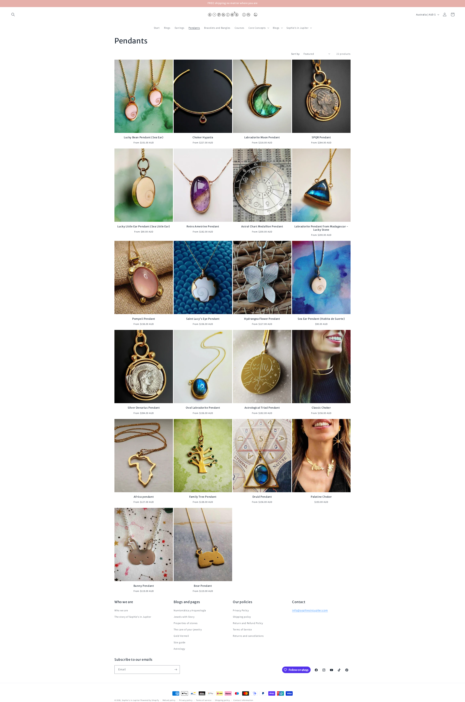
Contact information (243, 700)
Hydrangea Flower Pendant (262, 318)
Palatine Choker (321, 496)
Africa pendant (144, 496)
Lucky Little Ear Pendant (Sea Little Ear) (143, 226)
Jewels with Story (184, 616)
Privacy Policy (241, 610)
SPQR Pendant (321, 137)
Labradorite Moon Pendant (262, 137)
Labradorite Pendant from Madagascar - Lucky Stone (321, 228)
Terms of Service (242, 629)
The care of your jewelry (188, 629)
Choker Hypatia (203, 137)
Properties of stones (186, 623)
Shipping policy (242, 616)
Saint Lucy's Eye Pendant (202, 318)
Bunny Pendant (144, 585)
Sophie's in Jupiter (131, 700)
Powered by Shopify (149, 700)
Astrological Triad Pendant (262, 407)
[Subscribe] (176, 669)
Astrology (179, 648)
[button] (13, 15)
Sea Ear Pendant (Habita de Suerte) (321, 318)
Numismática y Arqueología (190, 610)
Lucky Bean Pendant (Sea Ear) (143, 137)
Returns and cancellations (248, 635)
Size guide (179, 642)
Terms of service (203, 700)
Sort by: (295, 53)
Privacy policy (186, 700)
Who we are (121, 610)
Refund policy (169, 700)
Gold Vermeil (181, 635)
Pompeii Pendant (143, 318)
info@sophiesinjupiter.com (310, 610)
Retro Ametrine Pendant (203, 226)
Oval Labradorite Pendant (203, 407)
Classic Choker (321, 407)
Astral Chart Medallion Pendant (262, 226)
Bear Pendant (203, 585)
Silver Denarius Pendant (144, 407)
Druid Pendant (262, 496)
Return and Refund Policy (248, 623)
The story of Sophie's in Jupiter (132, 616)
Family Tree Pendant (202, 496)
